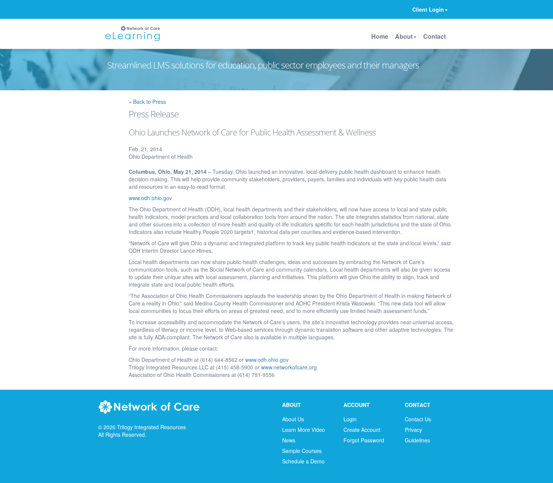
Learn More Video (303, 429)
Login (350, 419)
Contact (434, 36)
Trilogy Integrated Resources (151, 427)
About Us (293, 419)
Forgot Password (363, 440)
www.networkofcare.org (289, 367)
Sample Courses (302, 450)
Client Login (428, 9)
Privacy (413, 429)
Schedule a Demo (303, 461)
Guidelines (417, 440)
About (404, 36)
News (288, 440)
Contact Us (418, 419)
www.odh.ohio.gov (150, 198)
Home (379, 36)
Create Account (361, 429)
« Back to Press (147, 101)
